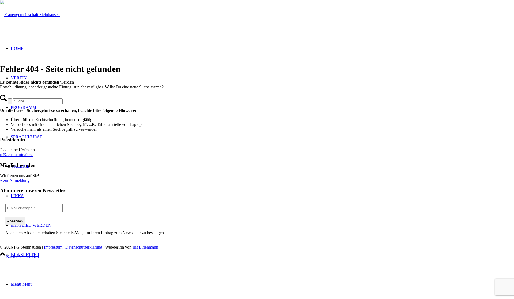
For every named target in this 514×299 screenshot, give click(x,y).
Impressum (53, 247)
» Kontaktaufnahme (16, 154)
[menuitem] (262, 255)
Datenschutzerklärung (83, 247)
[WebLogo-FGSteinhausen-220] (30, 14)
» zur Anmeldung (14, 180)
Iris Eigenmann (145, 247)
